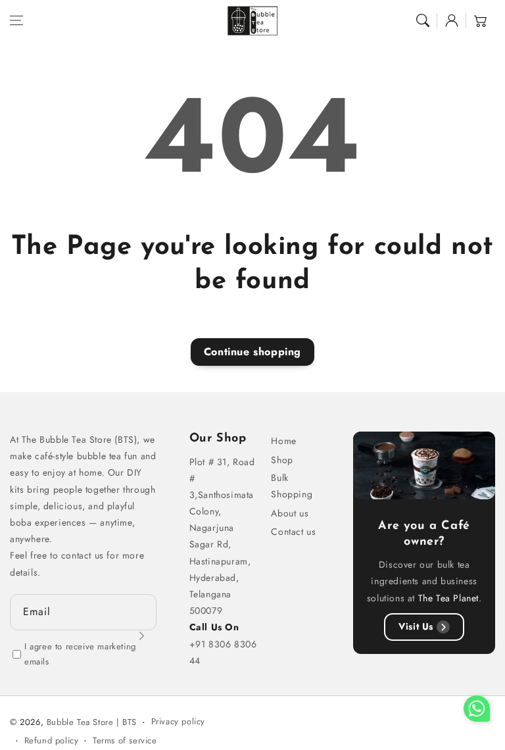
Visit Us (415, 626)
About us (289, 513)
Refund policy (51, 740)
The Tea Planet (448, 598)
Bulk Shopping (291, 486)
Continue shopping (252, 351)
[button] (16, 20)
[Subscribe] (142, 636)
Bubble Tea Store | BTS (92, 722)
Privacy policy (178, 721)
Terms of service (125, 740)
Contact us (293, 531)
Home (283, 440)
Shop (282, 459)
